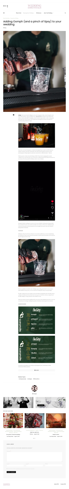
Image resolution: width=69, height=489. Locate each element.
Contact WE (63, 484)
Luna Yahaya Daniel (10, 436)
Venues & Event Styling (17, 431)
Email (27, 464)
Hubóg (19, 115)
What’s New (18, 13)
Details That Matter (6, 18)
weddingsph (30, 378)
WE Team (4, 27)
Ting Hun (37, 430)
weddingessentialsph (22, 378)
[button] (33, 438)
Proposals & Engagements (30, 430)
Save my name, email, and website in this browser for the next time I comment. (21, 468)
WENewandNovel (36, 378)
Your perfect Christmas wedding (13, 434)
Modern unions (56, 434)
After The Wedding (48, 13)
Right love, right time (34, 432)
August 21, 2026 (16, 436)
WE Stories (38, 13)
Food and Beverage (16, 430)
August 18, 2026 (59, 436)
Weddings (11, 399)
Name (8, 464)
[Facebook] (4, 6)
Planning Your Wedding (28, 13)
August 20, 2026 (36, 434)
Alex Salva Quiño (40, 402)
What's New (16, 432)
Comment (8, 451)
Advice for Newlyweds (41, 399)
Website (46, 463)
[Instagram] (5, 6)
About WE (56, 484)
